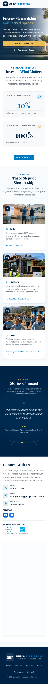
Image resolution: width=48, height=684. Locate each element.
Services (29, 665)
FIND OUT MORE (22, 43)
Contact (30, 672)
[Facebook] (11, 515)
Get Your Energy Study (24, 50)
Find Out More (22, 157)
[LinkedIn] (5, 515)
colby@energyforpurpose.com (27, 496)
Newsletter (18, 672)
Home (8, 665)
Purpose (18, 665)
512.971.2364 (17, 488)
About (39, 665)
